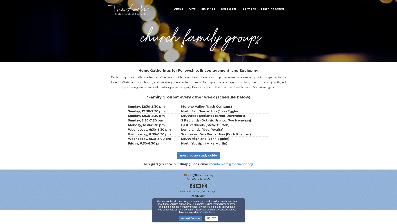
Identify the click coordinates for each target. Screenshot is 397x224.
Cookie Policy (208, 212)
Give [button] (192, 8)
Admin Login (198, 195)
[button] (198, 155)
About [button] (178, 8)
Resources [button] (229, 8)
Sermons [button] (249, 8)
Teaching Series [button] (273, 8)
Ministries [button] (208, 8)
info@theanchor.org (200, 175)
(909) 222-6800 (200, 178)
